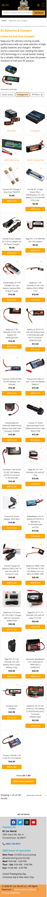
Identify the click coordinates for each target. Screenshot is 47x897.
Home (4, 21)
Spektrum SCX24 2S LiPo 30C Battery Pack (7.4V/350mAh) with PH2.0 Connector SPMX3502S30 (35, 335)
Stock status (7, 94)
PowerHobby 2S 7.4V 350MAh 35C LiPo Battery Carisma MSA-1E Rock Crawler (12, 286)
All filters (36, 94)
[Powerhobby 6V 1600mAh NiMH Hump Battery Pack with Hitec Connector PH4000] (12, 409)
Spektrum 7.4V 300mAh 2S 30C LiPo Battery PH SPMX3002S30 (11, 333)
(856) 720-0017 (13, 843)
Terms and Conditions (25, 889)
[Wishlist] (17, 168)
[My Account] (38, 5)
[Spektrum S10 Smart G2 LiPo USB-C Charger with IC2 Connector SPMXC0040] (12, 599)
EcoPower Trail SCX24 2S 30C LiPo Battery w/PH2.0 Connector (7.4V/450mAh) (12, 473)
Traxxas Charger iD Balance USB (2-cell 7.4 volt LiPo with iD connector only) (11, 570)
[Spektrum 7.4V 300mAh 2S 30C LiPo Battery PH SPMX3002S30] (12, 316)
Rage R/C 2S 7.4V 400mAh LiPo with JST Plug (35, 472)
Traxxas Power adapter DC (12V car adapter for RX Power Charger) (11, 241)
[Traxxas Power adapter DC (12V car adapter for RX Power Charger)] (12, 225)
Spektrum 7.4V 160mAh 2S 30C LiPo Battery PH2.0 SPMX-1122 (35, 286)
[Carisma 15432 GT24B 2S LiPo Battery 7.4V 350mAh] (12, 365)
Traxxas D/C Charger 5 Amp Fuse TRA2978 (12, 190)
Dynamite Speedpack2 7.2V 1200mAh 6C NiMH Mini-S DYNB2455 (35, 663)
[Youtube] (33, 822)
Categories (22, 94)
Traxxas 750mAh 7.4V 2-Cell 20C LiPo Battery (11, 756)
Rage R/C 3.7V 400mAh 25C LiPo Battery (35, 240)
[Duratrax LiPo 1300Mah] (12, 692)
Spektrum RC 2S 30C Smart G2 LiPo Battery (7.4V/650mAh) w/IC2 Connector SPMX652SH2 (35, 711)
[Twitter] (20, 822)
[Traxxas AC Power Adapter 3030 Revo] (12, 503)
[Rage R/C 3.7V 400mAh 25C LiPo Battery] (35, 225)
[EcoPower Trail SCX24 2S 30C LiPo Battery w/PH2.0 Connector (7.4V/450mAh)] (12, 456)
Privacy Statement (11, 892)
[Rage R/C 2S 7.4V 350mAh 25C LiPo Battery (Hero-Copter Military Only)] (12, 646)
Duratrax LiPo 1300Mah (11, 707)
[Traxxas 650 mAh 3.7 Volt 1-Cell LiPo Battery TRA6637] (35, 365)
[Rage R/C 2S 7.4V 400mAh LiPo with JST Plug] (35, 456)
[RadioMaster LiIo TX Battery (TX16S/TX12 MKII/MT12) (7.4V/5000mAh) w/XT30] (35, 503)
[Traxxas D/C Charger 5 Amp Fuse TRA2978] (12, 176)
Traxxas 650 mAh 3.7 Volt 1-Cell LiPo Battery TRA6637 (35, 382)
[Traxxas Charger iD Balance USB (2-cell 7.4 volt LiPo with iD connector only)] (12, 552)
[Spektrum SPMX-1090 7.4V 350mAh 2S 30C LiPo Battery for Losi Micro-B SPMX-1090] (35, 552)
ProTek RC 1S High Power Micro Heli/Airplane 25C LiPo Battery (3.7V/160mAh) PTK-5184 (35, 195)
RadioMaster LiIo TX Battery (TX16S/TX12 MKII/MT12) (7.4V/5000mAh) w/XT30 (35, 522)
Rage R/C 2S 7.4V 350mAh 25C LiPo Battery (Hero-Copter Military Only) (11, 663)
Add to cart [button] (12, 201)
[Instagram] (27, 822)
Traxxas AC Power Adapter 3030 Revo (12, 517)
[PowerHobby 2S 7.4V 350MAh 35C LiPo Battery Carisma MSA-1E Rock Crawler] (12, 269)
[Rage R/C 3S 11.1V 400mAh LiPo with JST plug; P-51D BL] (35, 599)
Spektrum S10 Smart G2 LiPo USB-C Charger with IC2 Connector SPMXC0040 (11, 616)
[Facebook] (14, 822)
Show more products (24, 781)
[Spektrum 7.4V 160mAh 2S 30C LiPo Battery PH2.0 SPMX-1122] (35, 269)
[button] (43, 5)
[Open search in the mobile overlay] (23, 12)
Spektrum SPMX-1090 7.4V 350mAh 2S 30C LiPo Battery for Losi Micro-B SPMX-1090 (35, 570)
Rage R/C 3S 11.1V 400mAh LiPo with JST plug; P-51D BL (35, 615)
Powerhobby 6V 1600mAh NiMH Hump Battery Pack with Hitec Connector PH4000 (11, 427)
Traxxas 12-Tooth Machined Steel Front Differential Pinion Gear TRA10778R (35, 427)
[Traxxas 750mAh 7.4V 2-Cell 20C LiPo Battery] (12, 742)
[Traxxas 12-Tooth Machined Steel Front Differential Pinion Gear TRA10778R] (35, 409)
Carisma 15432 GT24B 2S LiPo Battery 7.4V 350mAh (11, 382)
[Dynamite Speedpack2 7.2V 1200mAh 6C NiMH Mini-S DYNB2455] (35, 646)
